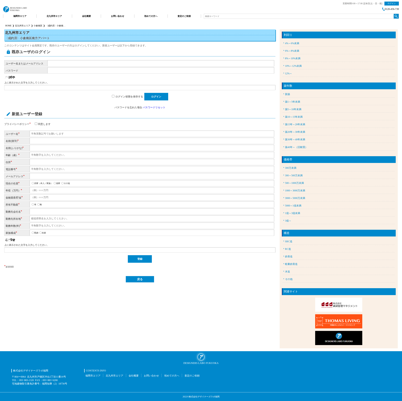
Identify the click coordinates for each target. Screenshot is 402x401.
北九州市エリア (54, 16)
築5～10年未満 (293, 109)
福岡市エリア (20, 16)
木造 (287, 271)
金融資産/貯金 (14, 197)
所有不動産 (13, 204)
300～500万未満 (294, 175)
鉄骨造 (289, 256)
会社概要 (86, 16)
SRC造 (288, 241)
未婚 (44, 233)
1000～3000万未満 (295, 190)
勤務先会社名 (14, 211)
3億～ (288, 220)
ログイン (392, 3)
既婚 (36, 233)
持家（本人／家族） (43, 183)
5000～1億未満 (293, 205)
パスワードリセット (154, 107)
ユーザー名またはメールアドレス (24, 63)
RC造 (288, 249)
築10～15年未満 (294, 116)
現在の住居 (13, 183)
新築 (287, 94)
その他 (67, 183)
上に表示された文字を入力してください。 (26, 82)
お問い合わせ (117, 16)
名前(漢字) (12, 141)
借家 (58, 183)
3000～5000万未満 (295, 198)
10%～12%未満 (293, 66)
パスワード (12, 70)
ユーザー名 (13, 134)
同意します (44, 124)
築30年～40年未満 (295, 139)
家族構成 (11, 233)
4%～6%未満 (292, 43)
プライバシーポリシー (17, 124)
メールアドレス (15, 176)
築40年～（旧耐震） (296, 147)
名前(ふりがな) (15, 148)
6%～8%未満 (292, 50)
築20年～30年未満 (295, 132)
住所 (9, 162)
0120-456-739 (392, 9)
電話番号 (11, 169)
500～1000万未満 (294, 183)
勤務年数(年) (13, 226)
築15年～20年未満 (295, 124)
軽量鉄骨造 (291, 264)
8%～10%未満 (292, 58)
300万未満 (290, 168)
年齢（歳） (13, 155)
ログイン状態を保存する (129, 96)
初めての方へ (151, 16)
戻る (140, 279)
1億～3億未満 (292, 213)
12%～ (288, 73)
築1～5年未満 (292, 101)
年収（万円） (14, 190)
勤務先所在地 (14, 218)
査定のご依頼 (184, 16)
